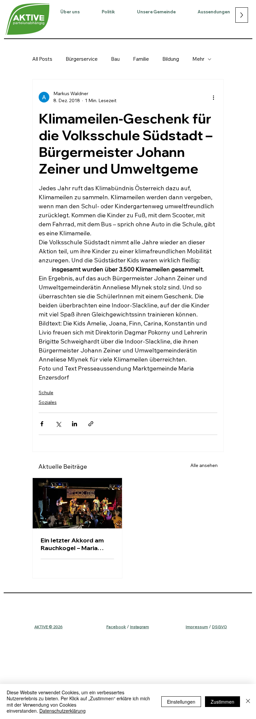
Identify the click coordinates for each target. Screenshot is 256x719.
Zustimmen (222, 701)
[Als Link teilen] (91, 424)
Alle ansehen (204, 465)
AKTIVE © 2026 (48, 626)
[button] (70, 11)
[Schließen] (248, 701)
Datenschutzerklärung (62, 710)
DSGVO (219, 626)
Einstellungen (181, 701)
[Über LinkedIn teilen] (74, 424)
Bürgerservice (82, 59)
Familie (141, 59)
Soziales (48, 402)
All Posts (42, 59)
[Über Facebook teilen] (42, 424)
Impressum (197, 626)
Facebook (116, 626)
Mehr (198, 59)
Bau (115, 59)
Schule (46, 393)
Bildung (170, 59)
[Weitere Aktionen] (213, 97)
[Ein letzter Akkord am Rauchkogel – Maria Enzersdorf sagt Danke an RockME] (77, 503)
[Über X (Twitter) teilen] (58, 424)
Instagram (139, 626)
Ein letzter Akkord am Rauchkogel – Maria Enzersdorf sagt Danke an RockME (74, 544)
